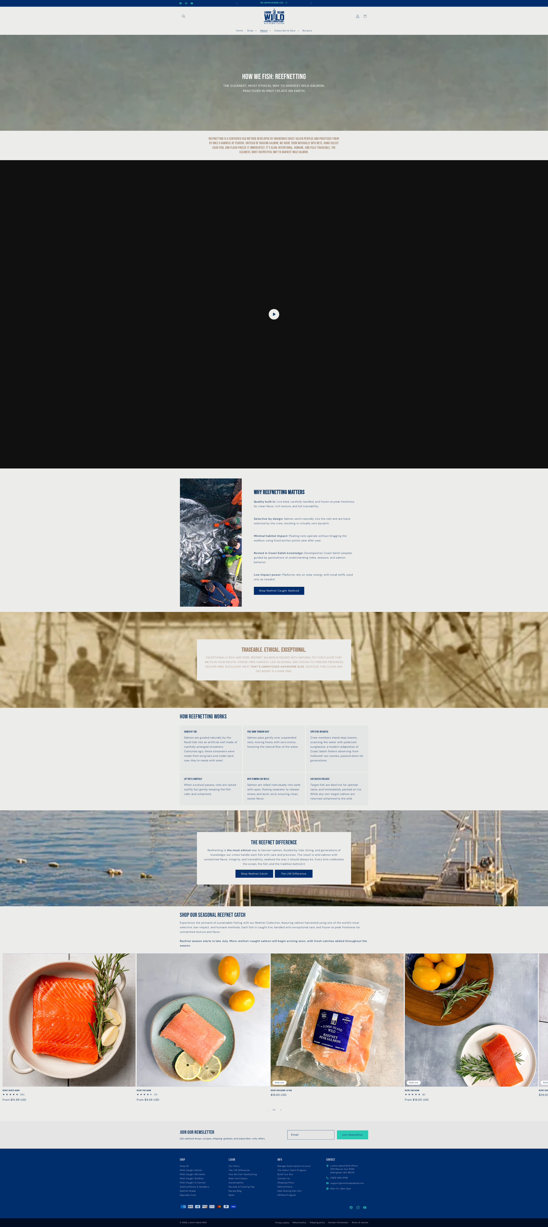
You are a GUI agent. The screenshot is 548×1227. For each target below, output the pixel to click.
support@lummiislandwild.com (347, 1182)
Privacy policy (282, 1222)
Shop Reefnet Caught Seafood (279, 591)
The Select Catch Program (291, 1169)
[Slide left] (267, 1110)
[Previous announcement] (237, 3)
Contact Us (283, 1177)
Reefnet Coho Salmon (412, 1090)
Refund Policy (284, 1186)
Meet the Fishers (238, 1177)
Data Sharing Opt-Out (289, 1190)
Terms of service (360, 1222)
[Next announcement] (311, 3)
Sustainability (236, 1181)
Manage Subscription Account (294, 1165)
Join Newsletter (352, 1135)
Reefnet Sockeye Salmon (11, 1090)
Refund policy (299, 1222)
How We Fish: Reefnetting (243, 1173)
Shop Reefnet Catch (254, 873)
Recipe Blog (235, 1190)
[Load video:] (274, 314)
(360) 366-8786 (339, 1176)
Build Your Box (285, 1173)
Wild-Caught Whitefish (192, 1173)
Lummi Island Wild (197, 1222)
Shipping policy (317, 1222)
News (231, 1194)
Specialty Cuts (188, 1194)
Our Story (234, 1165)
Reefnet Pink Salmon (144, 1090)
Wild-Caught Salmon (191, 1169)
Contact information (338, 1222)
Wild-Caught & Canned (192, 1181)
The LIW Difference (293, 873)
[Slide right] (281, 1110)
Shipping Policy (285, 1181)
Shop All (184, 1165)
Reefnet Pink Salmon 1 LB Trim (281, 1090)
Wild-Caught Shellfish (192, 1177)
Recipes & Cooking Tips (242, 1186)
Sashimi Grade (188, 1190)
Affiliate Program (286, 1194)
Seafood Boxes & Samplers (194, 1186)
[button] (183, 16)
